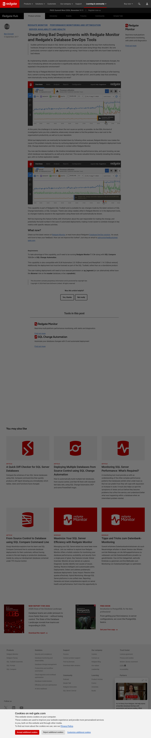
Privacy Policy (67, 726)
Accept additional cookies (27, 732)
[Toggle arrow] (132, 4)
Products (27, 4)
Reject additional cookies (53, 732)
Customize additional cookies (79, 732)
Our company (65, 4)
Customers (51, 4)
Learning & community (95, 4)
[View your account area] (147, 4)
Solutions (39, 4)
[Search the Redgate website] (139, 4)
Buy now (127, 4)
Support (78, 4)
